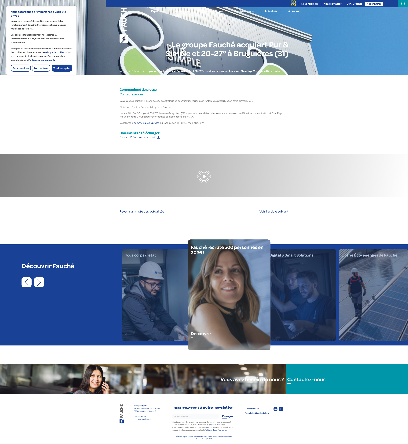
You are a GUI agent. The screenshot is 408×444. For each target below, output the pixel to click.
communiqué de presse (146, 122)
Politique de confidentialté (41, 60)
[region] (41, 40)
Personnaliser (20, 68)
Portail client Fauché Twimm (257, 413)
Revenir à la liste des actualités (142, 211)
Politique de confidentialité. (216, 430)
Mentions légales (181, 436)
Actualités (271, 11)
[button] (27, 282)
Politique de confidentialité (198, 436)
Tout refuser (41, 68)
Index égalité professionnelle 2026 (220, 436)
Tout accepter (62, 68)
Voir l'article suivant (273, 211)
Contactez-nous (132, 94)
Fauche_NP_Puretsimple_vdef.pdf (138, 137)
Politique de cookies (54, 52)
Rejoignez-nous (244, 11)
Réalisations (182, 11)
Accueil (124, 71)
